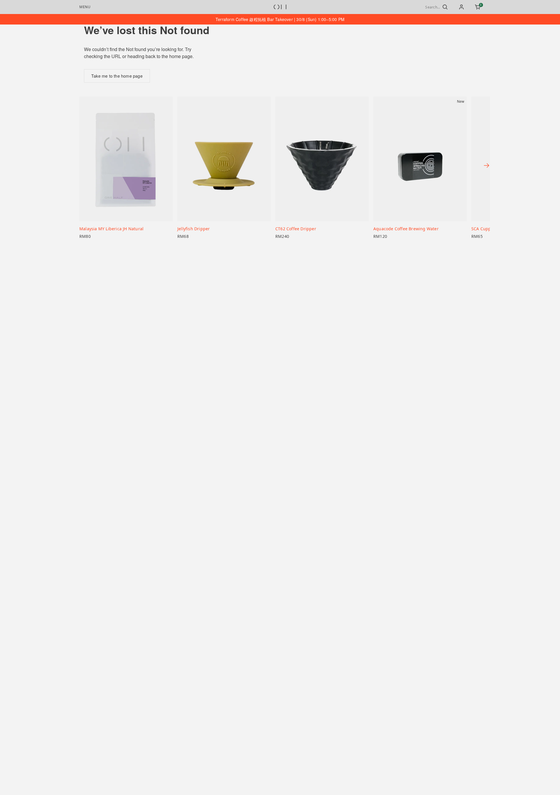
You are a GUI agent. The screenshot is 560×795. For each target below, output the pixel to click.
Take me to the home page (117, 76)
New (460, 101)
